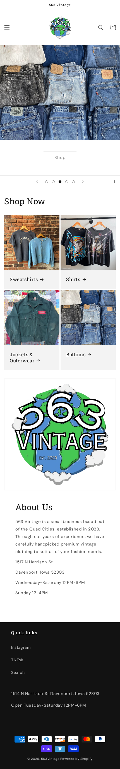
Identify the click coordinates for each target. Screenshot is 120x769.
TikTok (17, 659)
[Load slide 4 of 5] (66, 181)
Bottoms (75, 355)
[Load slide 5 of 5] (73, 181)
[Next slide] (83, 182)
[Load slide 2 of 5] (53, 181)
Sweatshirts (24, 279)
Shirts (73, 279)
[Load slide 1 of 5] (46, 181)
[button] (7, 27)
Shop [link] (60, 157)
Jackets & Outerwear (22, 358)
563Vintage (50, 759)
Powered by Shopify (76, 759)
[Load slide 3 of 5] (60, 181)
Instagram (20, 647)
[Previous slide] (37, 182)
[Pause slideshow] (114, 182)
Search (18, 672)
